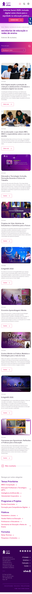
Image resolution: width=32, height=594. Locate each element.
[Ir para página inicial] (5, 4)
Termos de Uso (17, 585)
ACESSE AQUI (15, 20)
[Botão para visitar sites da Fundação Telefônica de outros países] (28, 4)
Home (2, 27)
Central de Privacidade (8, 585)
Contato (26, 566)
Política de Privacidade (25, 585)
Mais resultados (10, 466)
